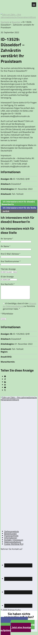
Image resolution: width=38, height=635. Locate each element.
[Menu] (34, 4)
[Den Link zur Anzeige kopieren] (5, 390)
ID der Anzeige (7, 276)
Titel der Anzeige (8, 269)
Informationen (10, 537)
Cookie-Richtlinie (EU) (13, 544)
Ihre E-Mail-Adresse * (10, 253)
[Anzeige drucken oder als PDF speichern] (5, 384)
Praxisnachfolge (11, 535)
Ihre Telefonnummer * (11, 261)
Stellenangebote (11, 531)
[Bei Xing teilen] (5, 379)
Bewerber (16, 22)
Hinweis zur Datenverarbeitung (19, 305)
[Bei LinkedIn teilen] (5, 382)
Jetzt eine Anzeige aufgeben (16, 629)
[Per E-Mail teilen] (5, 387)
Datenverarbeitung (12, 541)
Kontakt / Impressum (13, 539)
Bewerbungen (10, 533)
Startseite (5, 22)
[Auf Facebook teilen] (5, 376)
